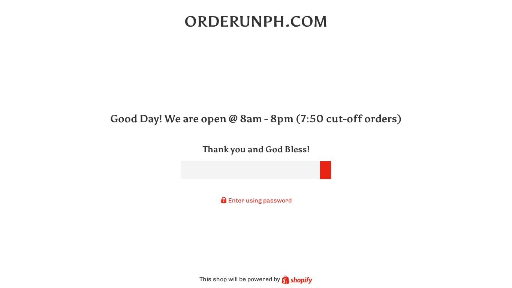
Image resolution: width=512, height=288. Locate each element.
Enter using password (259, 200)
